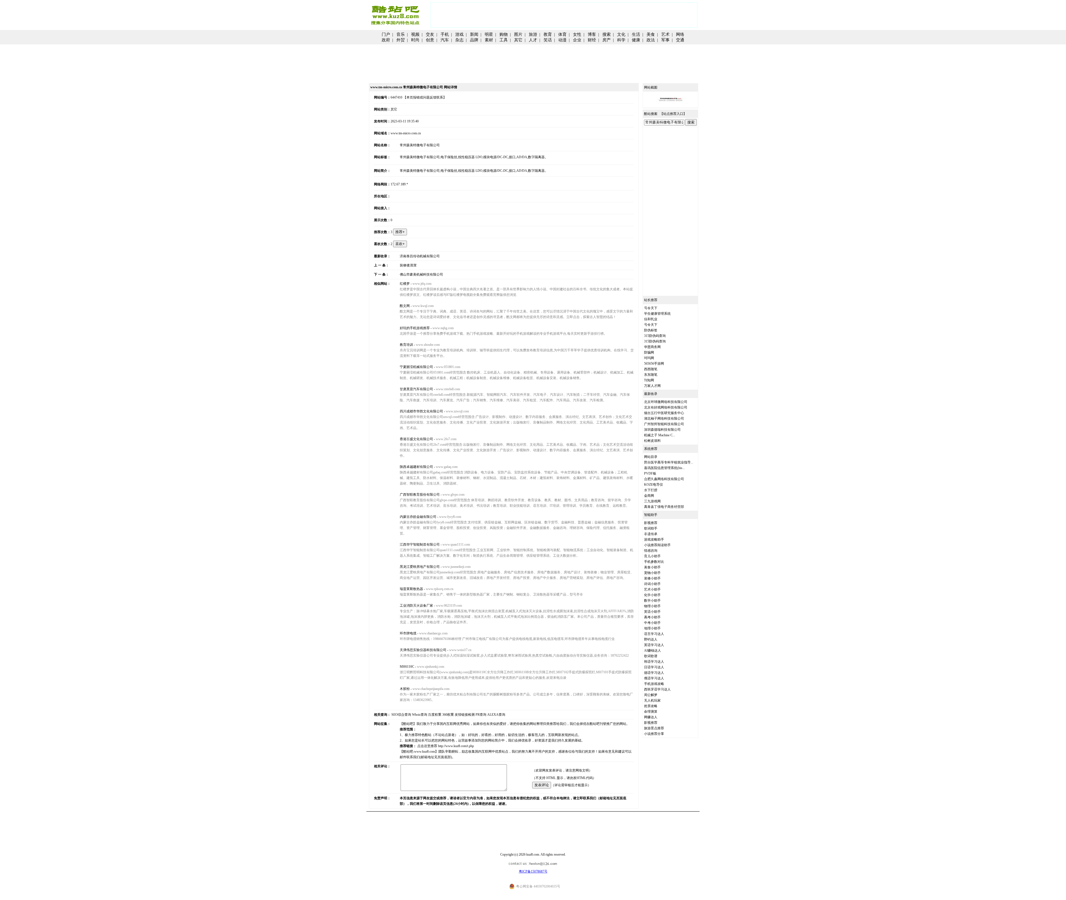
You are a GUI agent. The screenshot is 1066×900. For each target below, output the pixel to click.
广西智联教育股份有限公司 (420, 494)
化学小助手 (652, 595)
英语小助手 (652, 612)
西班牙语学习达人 (657, 689)
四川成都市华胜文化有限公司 (421, 411)
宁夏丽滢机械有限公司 (416, 367)
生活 (636, 34)
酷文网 (405, 306)
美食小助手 (652, 567)
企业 (577, 40)
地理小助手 (652, 628)
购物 (503, 34)
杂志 (459, 40)
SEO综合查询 (401, 715)
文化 (621, 34)
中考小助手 (652, 623)
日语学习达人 (654, 667)
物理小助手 (652, 606)
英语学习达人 (654, 645)
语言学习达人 (654, 634)
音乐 (400, 34)
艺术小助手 (652, 589)
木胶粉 (405, 689)
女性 (577, 34)
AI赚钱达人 (652, 650)
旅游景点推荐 (654, 728)
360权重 (448, 715)
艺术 (665, 34)
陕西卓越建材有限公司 (416, 467)
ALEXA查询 (496, 715)
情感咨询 (650, 551)
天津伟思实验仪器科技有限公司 (423, 650)
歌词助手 (650, 528)
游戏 (459, 34)
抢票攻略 (650, 706)
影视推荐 (650, 523)
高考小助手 (652, 617)
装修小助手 (652, 578)
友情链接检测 (465, 715)
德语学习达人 (654, 673)
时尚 (415, 40)
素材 (489, 40)
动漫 (562, 40)
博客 (592, 34)
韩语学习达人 (654, 662)
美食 (651, 34)
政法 (651, 40)
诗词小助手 (652, 584)
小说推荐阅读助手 (657, 545)
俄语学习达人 (654, 678)
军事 (665, 40)
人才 (533, 40)
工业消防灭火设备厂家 (416, 605)
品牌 (474, 40)
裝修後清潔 (408, 265)
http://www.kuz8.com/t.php (456, 746)
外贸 (400, 40)
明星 (489, 34)
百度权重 (434, 715)
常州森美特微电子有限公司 (420, 145)
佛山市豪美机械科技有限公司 (421, 274)
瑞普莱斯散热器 (411, 589)
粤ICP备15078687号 (533, 871)
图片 (518, 34)
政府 (386, 40)
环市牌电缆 (408, 633)
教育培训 (406, 345)
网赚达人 (650, 717)
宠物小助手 (652, 573)
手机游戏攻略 (654, 684)
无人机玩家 (652, 700)
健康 (636, 40)
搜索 (606, 34)
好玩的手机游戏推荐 (415, 328)
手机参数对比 (654, 562)
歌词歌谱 (650, 656)
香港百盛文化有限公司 (416, 439)
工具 (503, 40)
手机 (445, 34)
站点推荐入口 (673, 114)
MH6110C (407, 667)
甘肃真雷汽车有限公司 (416, 389)
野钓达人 (650, 639)
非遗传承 (650, 534)
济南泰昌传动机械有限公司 (420, 256)
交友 (430, 34)
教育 (548, 34)
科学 (621, 40)
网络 (680, 34)
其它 (518, 40)
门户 (386, 34)
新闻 (474, 34)
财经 (592, 40)
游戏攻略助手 (654, 539)
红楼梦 (405, 284)
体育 (562, 34)
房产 (606, 40)
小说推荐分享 (654, 734)
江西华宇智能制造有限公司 (420, 544)
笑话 (548, 40)
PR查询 (481, 715)
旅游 (533, 34)
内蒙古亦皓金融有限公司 (418, 517)
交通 (680, 40)
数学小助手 (652, 600)
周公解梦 (650, 695)
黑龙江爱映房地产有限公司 (420, 567)
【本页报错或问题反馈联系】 (424, 97)
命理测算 (650, 712)
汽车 (445, 40)
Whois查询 (419, 715)
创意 (430, 40)
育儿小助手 (652, 556)
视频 (415, 34)
